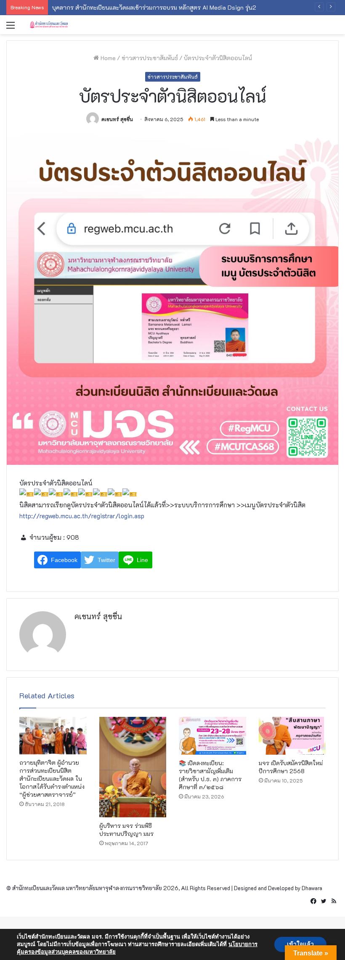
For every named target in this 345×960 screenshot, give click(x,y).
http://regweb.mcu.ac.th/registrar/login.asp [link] (81, 516)
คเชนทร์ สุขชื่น (117, 119)
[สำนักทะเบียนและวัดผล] (69, 24)
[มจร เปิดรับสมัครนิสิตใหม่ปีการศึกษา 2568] (292, 736)
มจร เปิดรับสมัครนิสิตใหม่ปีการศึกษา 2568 (291, 767)
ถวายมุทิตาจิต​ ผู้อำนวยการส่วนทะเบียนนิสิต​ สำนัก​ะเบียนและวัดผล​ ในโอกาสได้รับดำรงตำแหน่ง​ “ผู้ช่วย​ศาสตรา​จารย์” (52, 778)
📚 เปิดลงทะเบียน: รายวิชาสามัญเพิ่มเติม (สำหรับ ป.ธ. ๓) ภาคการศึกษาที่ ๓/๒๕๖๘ (210, 775)
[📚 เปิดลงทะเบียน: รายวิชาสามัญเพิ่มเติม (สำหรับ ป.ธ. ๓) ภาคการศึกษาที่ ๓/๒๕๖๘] (212, 736)
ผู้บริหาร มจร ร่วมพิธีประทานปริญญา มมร (126, 830)
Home (107, 58)
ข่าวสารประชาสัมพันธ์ (150, 58)
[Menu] (10, 28)
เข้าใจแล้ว (300, 944)
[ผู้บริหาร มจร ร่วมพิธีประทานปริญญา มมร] (133, 767)
